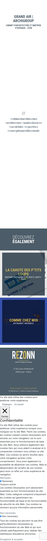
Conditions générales (30, 388)
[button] (5, 5)
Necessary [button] (5, 478)
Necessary (7, 481)
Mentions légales (15, 388)
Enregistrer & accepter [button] (11, 539)
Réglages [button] (7, 404)
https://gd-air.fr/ (24, 103)
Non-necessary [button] (8, 513)
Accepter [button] (19, 404)
